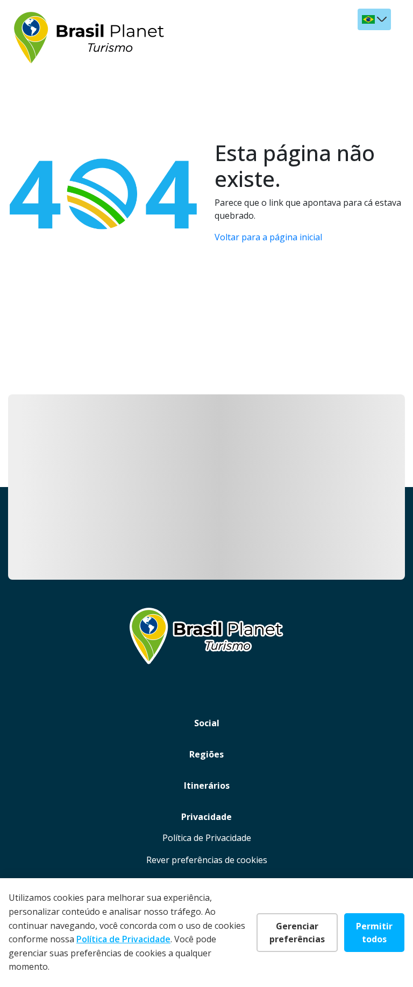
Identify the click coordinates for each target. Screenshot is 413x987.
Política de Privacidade (206, 838)
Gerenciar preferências (297, 932)
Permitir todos (374, 932)
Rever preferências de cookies (206, 860)
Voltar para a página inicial (268, 237)
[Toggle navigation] (381, 45)
